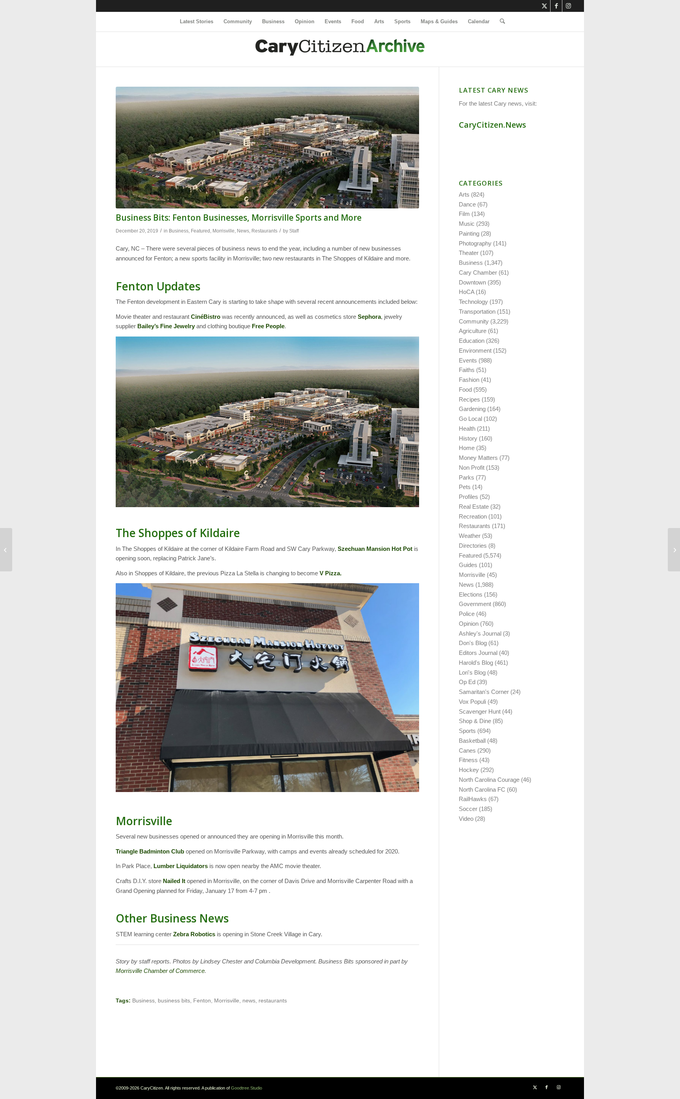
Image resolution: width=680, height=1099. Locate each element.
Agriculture (472, 330)
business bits (174, 1001)
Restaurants (264, 231)
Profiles (468, 496)
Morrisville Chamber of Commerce (160, 970)
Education (471, 340)
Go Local (470, 418)
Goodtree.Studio (246, 1088)
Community (474, 321)
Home (467, 447)
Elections (470, 594)
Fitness (468, 760)
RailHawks (473, 799)
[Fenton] (267, 147)
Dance (467, 204)
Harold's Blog (476, 662)
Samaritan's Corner (484, 691)
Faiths (467, 369)
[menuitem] (196, 22)
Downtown (472, 282)
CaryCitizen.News (492, 124)
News (243, 231)
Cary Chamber (478, 272)
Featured (200, 231)
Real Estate (474, 506)
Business (178, 231)
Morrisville (224, 231)
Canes (467, 750)
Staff (294, 231)
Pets (465, 486)
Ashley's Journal (480, 633)
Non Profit (471, 467)
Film (464, 213)
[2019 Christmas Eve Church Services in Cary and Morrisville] (674, 549)
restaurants (273, 1001)
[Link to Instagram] (568, 6)
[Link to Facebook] (556, 6)
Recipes (469, 399)
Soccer (468, 808)
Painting (469, 233)
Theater (469, 252)
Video (466, 818)
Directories (473, 545)
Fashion (469, 379)
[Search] (500, 22)
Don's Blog (473, 643)
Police (467, 613)
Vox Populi (472, 701)
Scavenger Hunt (480, 711)
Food (465, 389)
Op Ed (467, 682)
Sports (467, 730)
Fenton (202, 1001)
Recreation (473, 516)
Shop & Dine (475, 721)
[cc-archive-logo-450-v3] (340, 49)
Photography (475, 243)
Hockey (469, 769)
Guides (468, 565)
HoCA (466, 291)
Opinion (469, 623)
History (468, 438)
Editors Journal (478, 652)
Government (475, 604)
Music (467, 223)
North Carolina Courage (489, 779)
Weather (469, 535)
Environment (475, 350)
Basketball (472, 740)
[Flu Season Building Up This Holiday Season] (6, 549)
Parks (466, 477)
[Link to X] (544, 6)
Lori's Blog (472, 672)
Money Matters (478, 457)
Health (467, 428)
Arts (464, 194)
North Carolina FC (482, 789)
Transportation (477, 311)
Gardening (472, 408)
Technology (473, 301)
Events (468, 360)
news (248, 1001)
